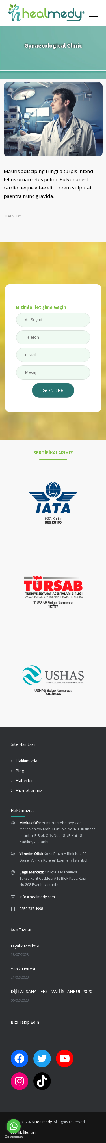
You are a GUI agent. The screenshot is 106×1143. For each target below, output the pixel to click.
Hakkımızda (26, 760)
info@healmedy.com (37, 896)
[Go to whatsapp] (14, 1126)
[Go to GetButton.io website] (14, 1137)
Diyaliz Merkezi (25, 946)
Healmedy (43, 1121)
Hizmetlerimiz (29, 790)
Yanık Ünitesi (23, 968)
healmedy (12, 216)
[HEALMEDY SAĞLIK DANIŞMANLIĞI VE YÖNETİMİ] (46, 12)
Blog (20, 770)
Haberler (24, 780)
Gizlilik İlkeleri (23, 1132)
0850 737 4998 (31, 908)
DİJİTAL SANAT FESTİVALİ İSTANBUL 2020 (51, 991)
